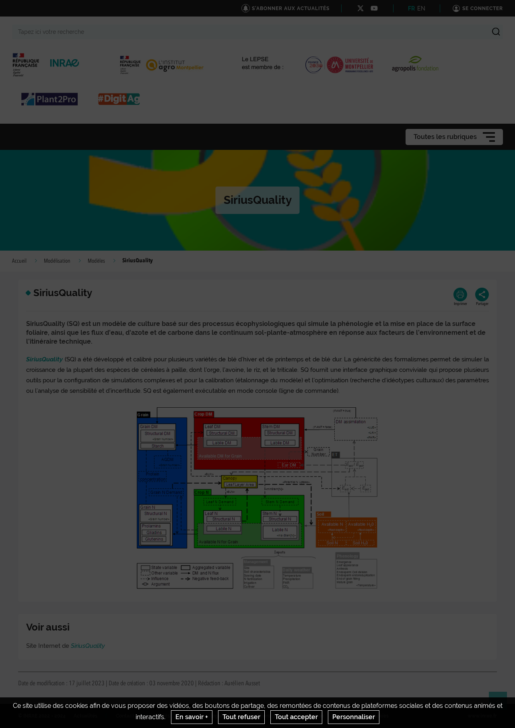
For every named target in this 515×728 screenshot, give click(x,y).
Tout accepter (296, 717)
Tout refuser (241, 717)
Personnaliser (353, 717)
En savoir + (191, 717)
